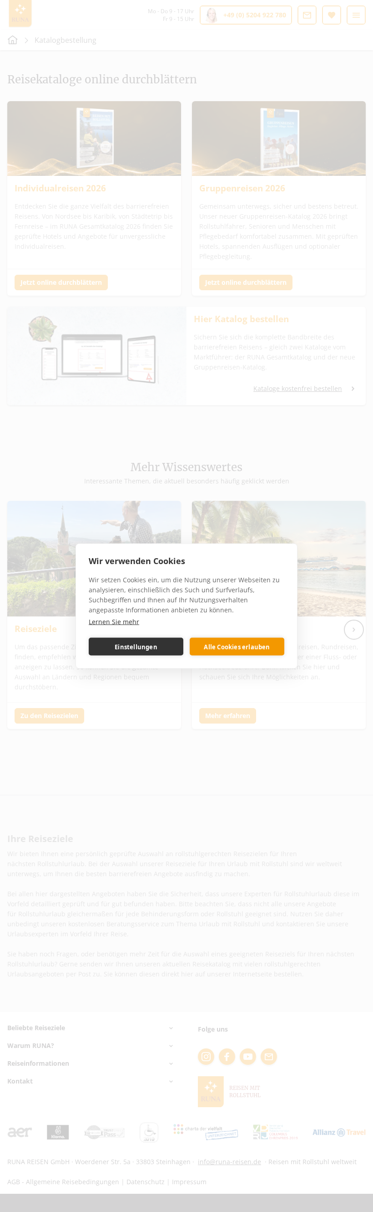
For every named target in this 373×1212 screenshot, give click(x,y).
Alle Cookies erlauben (237, 646)
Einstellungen (136, 646)
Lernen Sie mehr (114, 621)
